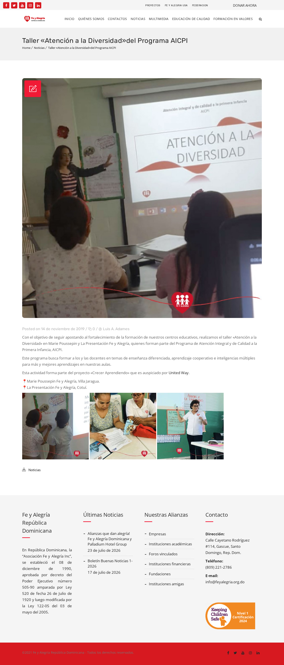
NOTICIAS (138, 19)
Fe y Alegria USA (176, 5)
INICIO (70, 19)
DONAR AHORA (244, 5)
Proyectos (152, 5)
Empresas (157, 533)
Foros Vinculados (163, 553)
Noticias (39, 48)
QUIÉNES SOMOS (91, 19)
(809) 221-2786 (218, 567)
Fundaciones (160, 573)
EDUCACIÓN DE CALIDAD (191, 19)
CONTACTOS (117, 19)
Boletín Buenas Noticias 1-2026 (110, 563)
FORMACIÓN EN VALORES (233, 19)
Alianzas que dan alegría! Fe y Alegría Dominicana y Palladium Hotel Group (110, 539)
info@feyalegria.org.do (225, 581)
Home (26, 48)
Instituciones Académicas (170, 543)
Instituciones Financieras (170, 563)
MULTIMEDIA (159, 19)
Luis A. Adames (116, 329)
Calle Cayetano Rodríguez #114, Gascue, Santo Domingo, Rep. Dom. (227, 546)
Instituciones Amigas (166, 583)
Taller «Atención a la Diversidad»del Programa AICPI (82, 48)
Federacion (200, 5)
